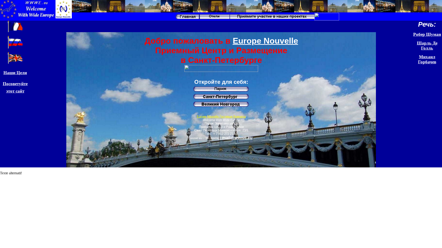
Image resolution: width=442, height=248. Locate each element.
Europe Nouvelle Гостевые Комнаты (221, 116)
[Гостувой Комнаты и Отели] (214, 19)
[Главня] (187, 19)
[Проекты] (326, 19)
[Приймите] (272, 19)
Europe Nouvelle (265, 40)
